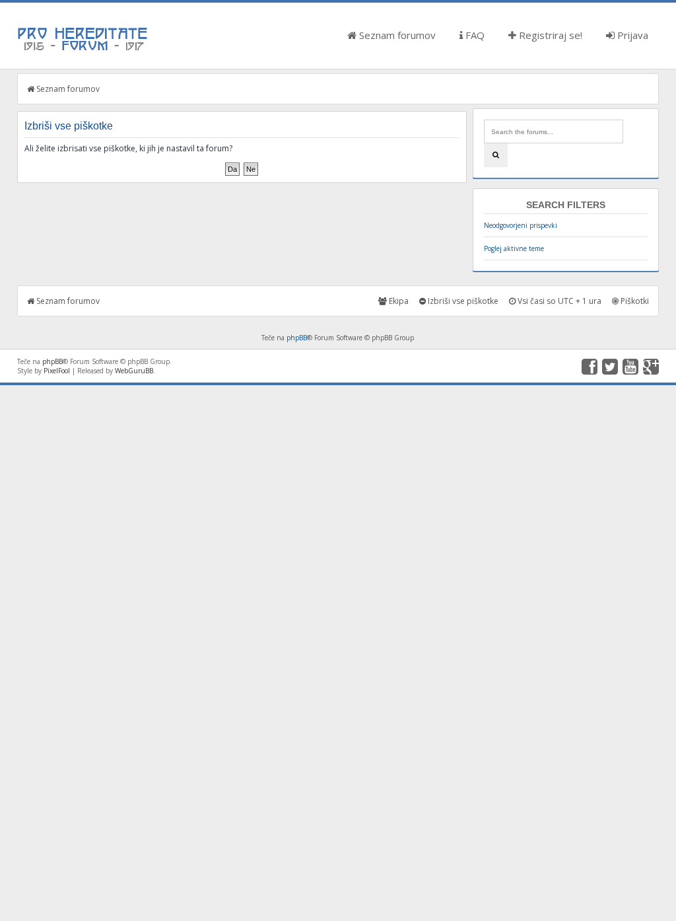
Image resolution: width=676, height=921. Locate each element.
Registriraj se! (549, 35)
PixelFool (57, 370)
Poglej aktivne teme (514, 248)
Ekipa (398, 301)
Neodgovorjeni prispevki (520, 225)
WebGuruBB (134, 370)
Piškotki (634, 301)
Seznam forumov (396, 35)
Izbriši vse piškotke (462, 301)
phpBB (297, 337)
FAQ (474, 35)
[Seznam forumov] (83, 49)
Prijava (631, 35)
